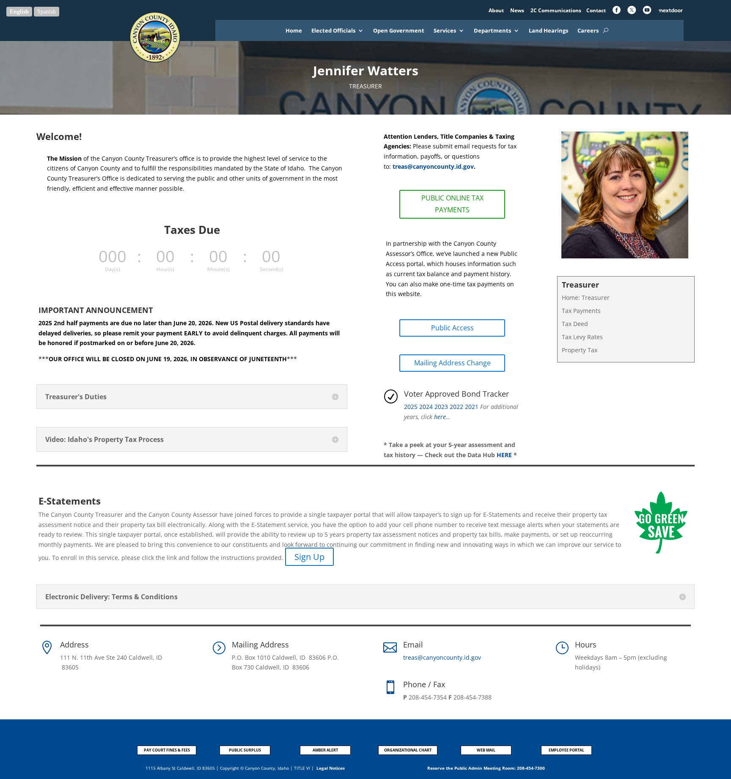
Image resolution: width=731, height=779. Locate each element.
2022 (456, 407)
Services (445, 30)
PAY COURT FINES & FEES (167, 750)
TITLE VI (302, 768)
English (19, 11)
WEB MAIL (486, 750)
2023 (441, 407)
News (517, 10)
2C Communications (556, 10)
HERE (504, 455)
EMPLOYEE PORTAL (566, 750)
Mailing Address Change (452, 363)
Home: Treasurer (586, 297)
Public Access (452, 327)
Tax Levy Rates (582, 337)
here (440, 417)
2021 (471, 407)
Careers (588, 30)
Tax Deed (575, 324)
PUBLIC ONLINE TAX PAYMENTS (452, 203)
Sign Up (309, 556)
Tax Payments (581, 311)
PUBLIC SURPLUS (245, 750)
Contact (596, 10)
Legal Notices (330, 768)
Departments (492, 30)
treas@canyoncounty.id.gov (432, 166)
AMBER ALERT (325, 750)
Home (294, 30)
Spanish (46, 11)
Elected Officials (333, 30)
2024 (426, 407)
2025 (411, 407)
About (497, 10)
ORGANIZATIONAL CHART (407, 750)
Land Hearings (548, 30)
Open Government (398, 30)
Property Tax (579, 350)
